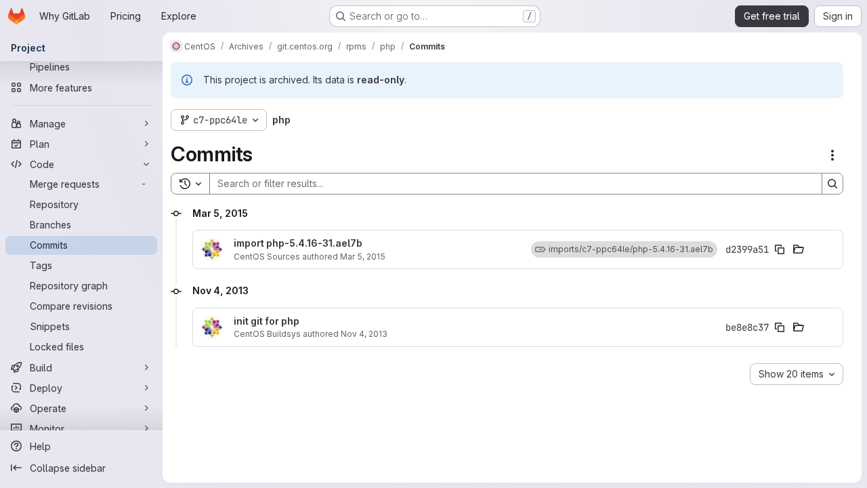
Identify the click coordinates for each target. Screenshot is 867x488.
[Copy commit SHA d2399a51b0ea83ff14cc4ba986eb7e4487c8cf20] (779, 249)
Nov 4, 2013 (364, 334)
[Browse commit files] (798, 249)
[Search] (832, 184)
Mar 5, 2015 (362, 256)
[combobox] (796, 374)
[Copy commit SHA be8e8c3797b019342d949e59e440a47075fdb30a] (779, 327)
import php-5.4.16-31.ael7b (298, 243)
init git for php (266, 321)
